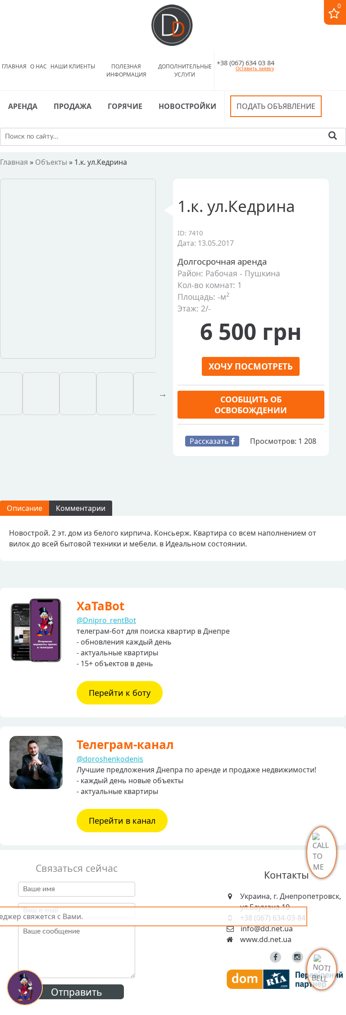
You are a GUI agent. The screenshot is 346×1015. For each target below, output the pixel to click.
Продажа (72, 106)
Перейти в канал (122, 820)
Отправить (76, 991)
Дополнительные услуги (185, 70)
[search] (332, 136)
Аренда (22, 106)
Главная (14, 66)
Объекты (51, 162)
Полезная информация (126, 70)
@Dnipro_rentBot (106, 620)
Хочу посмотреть (251, 366)
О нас (38, 66)
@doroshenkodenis (110, 759)
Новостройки (187, 106)
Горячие (125, 106)
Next (162, 393)
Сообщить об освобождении (250, 404)
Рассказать (210, 441)
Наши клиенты (72, 66)
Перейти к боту (119, 692)
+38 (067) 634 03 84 (245, 62)
